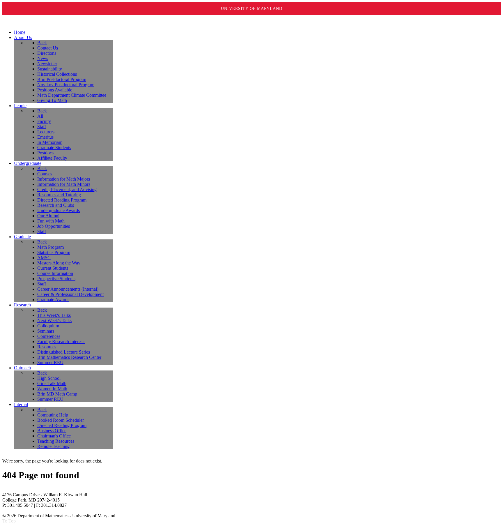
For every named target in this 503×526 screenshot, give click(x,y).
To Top (9, 520)
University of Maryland (251, 8)
